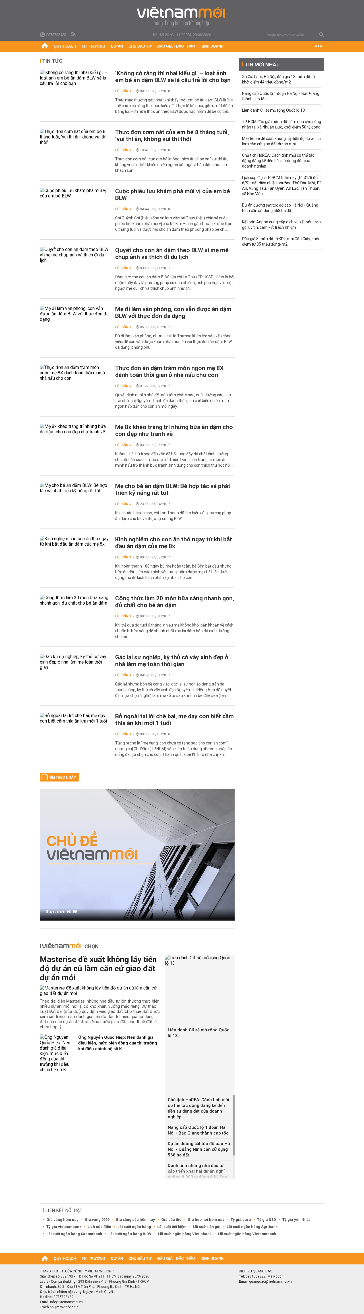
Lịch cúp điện (99, 1227)
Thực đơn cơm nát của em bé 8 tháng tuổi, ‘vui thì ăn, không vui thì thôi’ (172, 135)
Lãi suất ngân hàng (134, 1227)
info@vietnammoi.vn (66, 1302)
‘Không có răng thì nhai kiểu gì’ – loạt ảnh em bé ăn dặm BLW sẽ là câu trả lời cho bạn (173, 76)
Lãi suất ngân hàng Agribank (252, 1227)
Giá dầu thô (171, 1219)
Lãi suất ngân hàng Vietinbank (185, 1234)
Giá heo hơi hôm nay (206, 1219)
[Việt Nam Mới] (182, 16)
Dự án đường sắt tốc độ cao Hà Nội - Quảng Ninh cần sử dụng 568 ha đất (199, 1149)
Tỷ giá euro (241, 1219)
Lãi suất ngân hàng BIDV (130, 1234)
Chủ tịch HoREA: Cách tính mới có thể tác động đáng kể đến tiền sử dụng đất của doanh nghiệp (198, 1108)
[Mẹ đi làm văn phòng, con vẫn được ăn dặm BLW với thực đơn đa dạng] (74, 314)
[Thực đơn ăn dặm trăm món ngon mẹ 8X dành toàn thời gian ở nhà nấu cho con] (74, 373)
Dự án (117, 46)
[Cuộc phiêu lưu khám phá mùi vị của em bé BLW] (74, 193)
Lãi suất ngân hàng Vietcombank (247, 1234)
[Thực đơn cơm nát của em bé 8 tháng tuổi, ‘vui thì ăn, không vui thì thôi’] (74, 137)
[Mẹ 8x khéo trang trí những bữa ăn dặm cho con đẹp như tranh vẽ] (74, 429)
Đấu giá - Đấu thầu (176, 46)
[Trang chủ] (45, 46)
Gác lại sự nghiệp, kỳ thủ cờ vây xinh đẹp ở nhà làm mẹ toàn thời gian (171, 661)
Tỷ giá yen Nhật (296, 1219)
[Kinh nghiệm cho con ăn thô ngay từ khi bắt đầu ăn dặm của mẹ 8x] (74, 541)
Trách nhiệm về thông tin (59, 1307)
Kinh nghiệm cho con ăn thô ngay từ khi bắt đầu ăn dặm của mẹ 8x (173, 543)
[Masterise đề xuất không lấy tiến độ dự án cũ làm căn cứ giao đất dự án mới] (100, 990)
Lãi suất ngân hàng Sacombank (74, 1234)
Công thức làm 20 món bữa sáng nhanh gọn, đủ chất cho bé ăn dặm (174, 602)
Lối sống (123, 91)
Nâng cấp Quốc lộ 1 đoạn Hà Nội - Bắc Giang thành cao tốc (198, 1130)
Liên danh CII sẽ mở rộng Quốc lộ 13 (198, 1032)
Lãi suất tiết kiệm (172, 1227)
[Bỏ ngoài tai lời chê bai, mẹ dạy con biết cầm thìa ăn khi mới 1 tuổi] (74, 718)
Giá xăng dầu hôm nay (135, 1219)
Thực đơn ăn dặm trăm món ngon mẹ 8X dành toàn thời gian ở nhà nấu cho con (169, 371)
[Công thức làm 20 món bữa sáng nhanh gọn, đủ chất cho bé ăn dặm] (74, 600)
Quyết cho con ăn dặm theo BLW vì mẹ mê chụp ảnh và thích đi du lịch (172, 253)
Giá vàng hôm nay (62, 1219)
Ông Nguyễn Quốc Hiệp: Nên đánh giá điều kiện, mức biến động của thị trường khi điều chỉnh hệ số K (117, 1043)
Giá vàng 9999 (97, 1219)
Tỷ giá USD (266, 1219)
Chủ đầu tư (140, 46)
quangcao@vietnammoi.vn (270, 1282)
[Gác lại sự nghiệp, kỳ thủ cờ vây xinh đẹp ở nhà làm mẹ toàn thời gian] (74, 662)
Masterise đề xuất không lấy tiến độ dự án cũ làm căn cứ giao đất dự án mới (98, 968)
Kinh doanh (212, 46)
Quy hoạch (65, 46)
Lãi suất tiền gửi (206, 1227)
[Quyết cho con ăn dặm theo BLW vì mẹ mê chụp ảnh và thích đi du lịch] (74, 255)
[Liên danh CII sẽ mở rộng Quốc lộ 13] (200, 960)
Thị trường (93, 46)
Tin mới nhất (262, 65)
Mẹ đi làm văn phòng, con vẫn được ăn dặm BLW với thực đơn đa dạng (173, 312)
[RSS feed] (73, 34)
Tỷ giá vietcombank (63, 1227)
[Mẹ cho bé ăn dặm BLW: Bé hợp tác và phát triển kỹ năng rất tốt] (74, 488)
